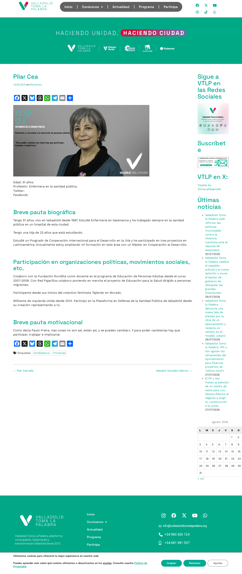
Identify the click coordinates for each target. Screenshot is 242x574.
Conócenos (90, 7)
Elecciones (36, 84)
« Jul (201, 478)
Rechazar (194, 563)
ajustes (107, 563)
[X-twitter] (206, 5)
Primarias (59, 352)
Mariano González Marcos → (174, 370)
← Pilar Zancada (23, 370)
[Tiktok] (206, 12)
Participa (171, 7)
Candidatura (41, 352)
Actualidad (120, 7)
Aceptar (171, 563)
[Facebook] (197, 5)
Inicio (68, 7)
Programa (146, 7)
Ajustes (217, 563)
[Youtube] (215, 5)
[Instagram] (197, 12)
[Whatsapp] (215, 12)
